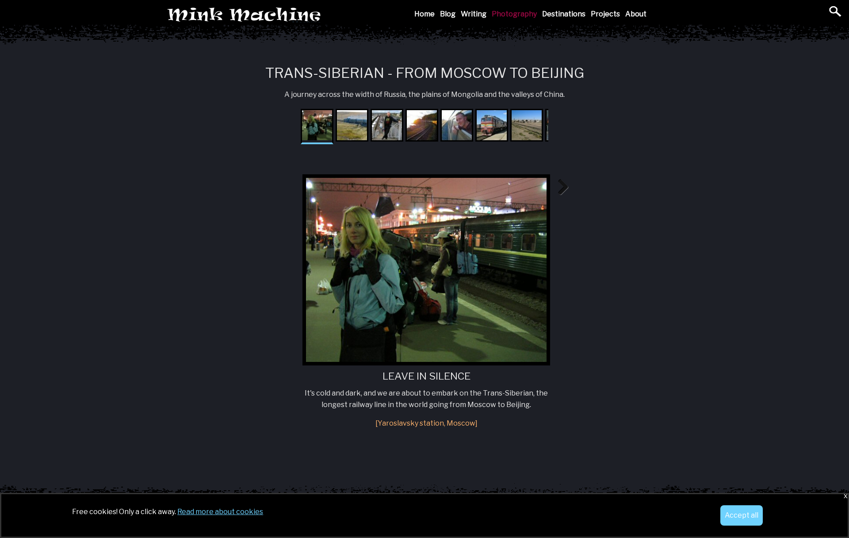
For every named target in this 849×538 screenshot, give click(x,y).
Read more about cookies (220, 511)
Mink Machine (306, 15)
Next (560, 187)
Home (424, 14)
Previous (289, 187)
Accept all (741, 515)
